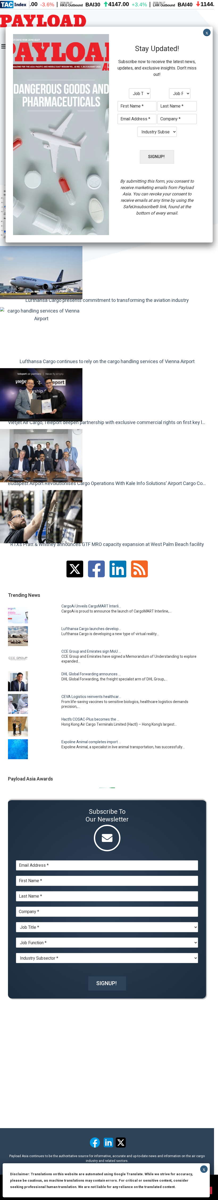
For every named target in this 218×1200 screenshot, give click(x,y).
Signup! (106, 983)
